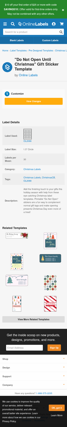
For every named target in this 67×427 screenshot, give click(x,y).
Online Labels (28, 75)
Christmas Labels (32, 169)
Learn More (56, 415)
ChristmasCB (48, 177)
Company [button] (7, 384)
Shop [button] (5, 358)
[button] (5, 24)
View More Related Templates (33, 319)
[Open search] (61, 32)
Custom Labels (50, 40)
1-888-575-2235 (44, 393)
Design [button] (6, 367)
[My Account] (53, 24)
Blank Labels (17, 40)
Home (5, 50)
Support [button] (6, 376)
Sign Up (54, 347)
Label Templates (18, 50)
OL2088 (27, 180)
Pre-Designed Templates (41, 50)
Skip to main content (11, 11)
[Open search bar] (13, 24)
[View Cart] (61, 24)
